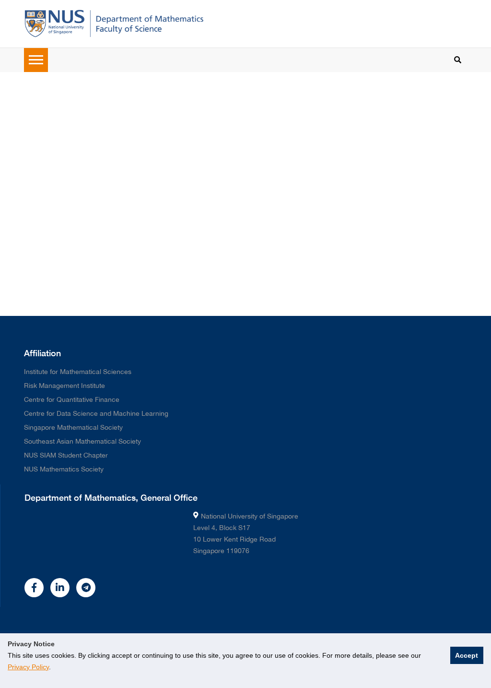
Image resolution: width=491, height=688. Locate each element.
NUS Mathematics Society (64, 469)
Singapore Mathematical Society (73, 427)
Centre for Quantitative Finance (71, 399)
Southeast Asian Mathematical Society (82, 441)
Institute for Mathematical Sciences (77, 371)
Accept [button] (466, 655)
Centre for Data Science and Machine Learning (96, 413)
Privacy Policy (28, 667)
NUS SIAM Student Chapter (66, 455)
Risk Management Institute (64, 385)
